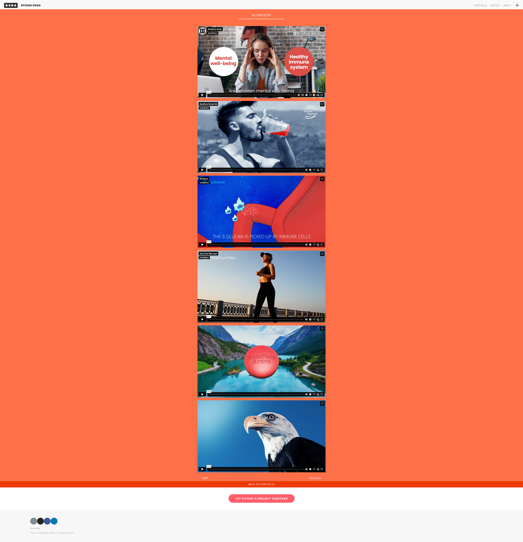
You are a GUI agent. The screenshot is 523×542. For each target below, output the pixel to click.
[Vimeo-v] (33, 521)
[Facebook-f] (47, 521)
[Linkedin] (54, 521)
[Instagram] (40, 521)
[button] (261, 484)
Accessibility (35, 528)
